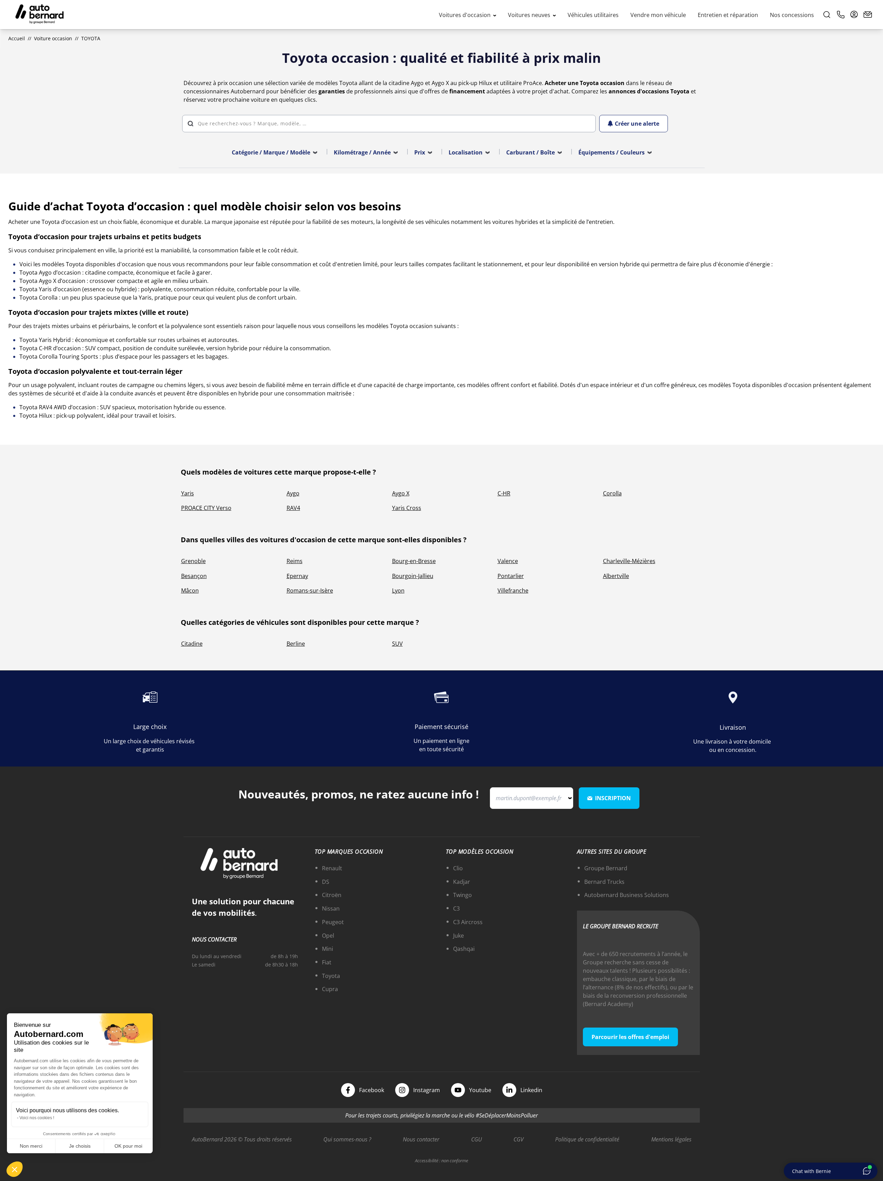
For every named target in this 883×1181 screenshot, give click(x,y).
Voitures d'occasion (465, 15)
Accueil (16, 38)
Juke (458, 935)
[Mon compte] (854, 14)
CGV (518, 1139)
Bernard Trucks (604, 882)
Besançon (194, 576)
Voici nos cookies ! (36, 1117)
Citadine (192, 643)
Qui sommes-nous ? (347, 1139)
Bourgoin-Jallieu (412, 576)
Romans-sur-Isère (310, 590)
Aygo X (400, 493)
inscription (613, 798)
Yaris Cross (406, 508)
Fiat (326, 962)
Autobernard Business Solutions (626, 895)
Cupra (330, 989)
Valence (508, 561)
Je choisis (80, 1146)
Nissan (331, 908)
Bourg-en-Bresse (414, 561)
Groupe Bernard (605, 868)
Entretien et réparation (728, 15)
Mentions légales (671, 1139)
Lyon (398, 590)
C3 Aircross (468, 922)
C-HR (504, 493)
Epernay (297, 576)
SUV (397, 643)
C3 (456, 908)
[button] (14, 1169)
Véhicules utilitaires (593, 15)
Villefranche (513, 590)
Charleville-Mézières (629, 561)
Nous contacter (421, 1139)
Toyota (331, 976)
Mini (327, 949)
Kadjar (461, 882)
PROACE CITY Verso (206, 508)
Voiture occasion (53, 38)
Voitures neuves (530, 15)
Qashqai (464, 949)
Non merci (31, 1146)
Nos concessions (792, 15)
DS (325, 882)
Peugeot (333, 922)
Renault (332, 868)
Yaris (187, 493)
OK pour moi (128, 1146)
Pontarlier (511, 576)
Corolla (612, 493)
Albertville (616, 576)
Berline (296, 643)
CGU (476, 1139)
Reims (295, 561)
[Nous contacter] (868, 14)
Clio (458, 868)
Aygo (293, 493)
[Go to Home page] (39, 14)
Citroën (331, 895)
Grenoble (193, 561)
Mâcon (190, 590)
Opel (328, 935)
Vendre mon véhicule (658, 15)
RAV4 (293, 508)
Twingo (462, 895)
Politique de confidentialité (587, 1139)
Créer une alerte (637, 123)
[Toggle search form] (827, 15)
